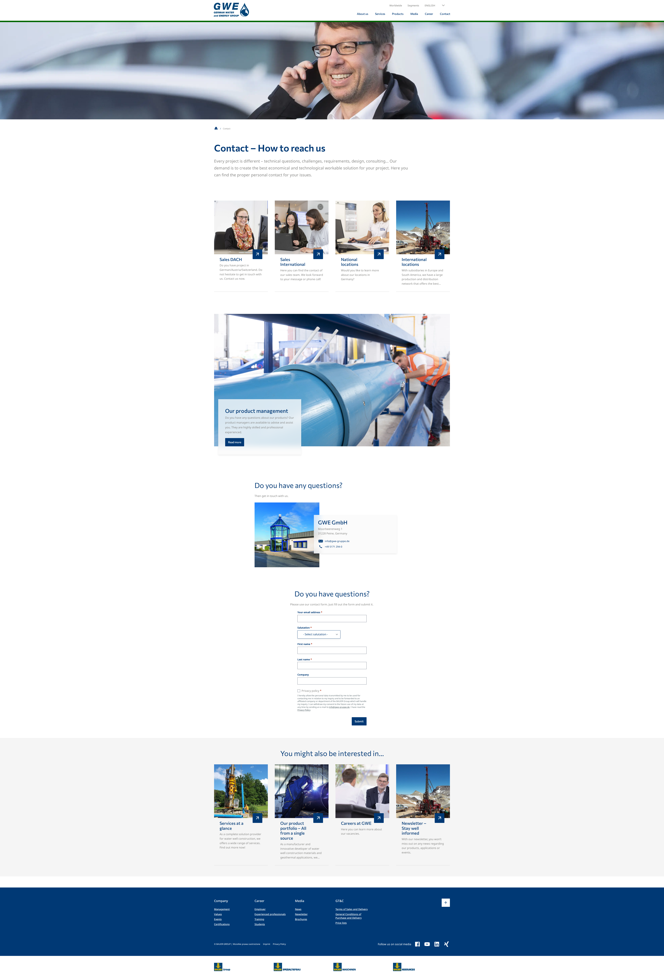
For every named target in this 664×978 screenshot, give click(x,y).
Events (218, 919)
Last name (303, 659)
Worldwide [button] (395, 5)
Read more (234, 442)
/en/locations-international (423, 246)
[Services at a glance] (241, 815)
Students (260, 924)
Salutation (303, 627)
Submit (359, 721)
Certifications (222, 924)
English (430, 5)
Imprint (266, 944)
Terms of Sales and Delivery (351, 909)
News (298, 909)
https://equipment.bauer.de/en (344, 965)
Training (259, 919)
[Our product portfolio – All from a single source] (302, 815)
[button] (435, 5)
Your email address (308, 612)
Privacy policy (310, 691)
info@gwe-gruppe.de (337, 541)
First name (303, 644)
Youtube (427, 944)
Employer (260, 909)
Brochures (301, 919)
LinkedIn (436, 944)
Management (222, 909)
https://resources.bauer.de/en (404, 965)
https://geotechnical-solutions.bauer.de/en (287, 967)
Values (218, 914)
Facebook (417, 944)
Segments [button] (413, 5)
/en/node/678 (241, 246)
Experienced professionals (270, 914)
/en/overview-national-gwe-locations (362, 246)
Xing (446, 944)
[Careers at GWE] (362, 815)
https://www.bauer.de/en (222, 965)
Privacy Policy (303, 710)
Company (303, 674)
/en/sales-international (302, 246)
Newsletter (301, 914)
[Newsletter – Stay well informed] (423, 815)
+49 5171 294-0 (333, 546)
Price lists (341, 922)
